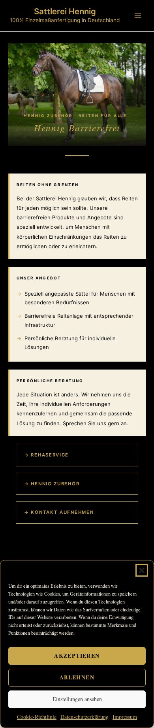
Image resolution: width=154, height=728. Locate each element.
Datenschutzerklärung (84, 716)
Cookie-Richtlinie (36, 716)
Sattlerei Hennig (65, 11)
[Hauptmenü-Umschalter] (138, 16)
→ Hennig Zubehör (51, 484)
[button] (142, 570)
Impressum (125, 716)
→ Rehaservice (46, 455)
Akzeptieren (77, 655)
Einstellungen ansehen (77, 699)
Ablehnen (77, 677)
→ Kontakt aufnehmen (59, 512)
